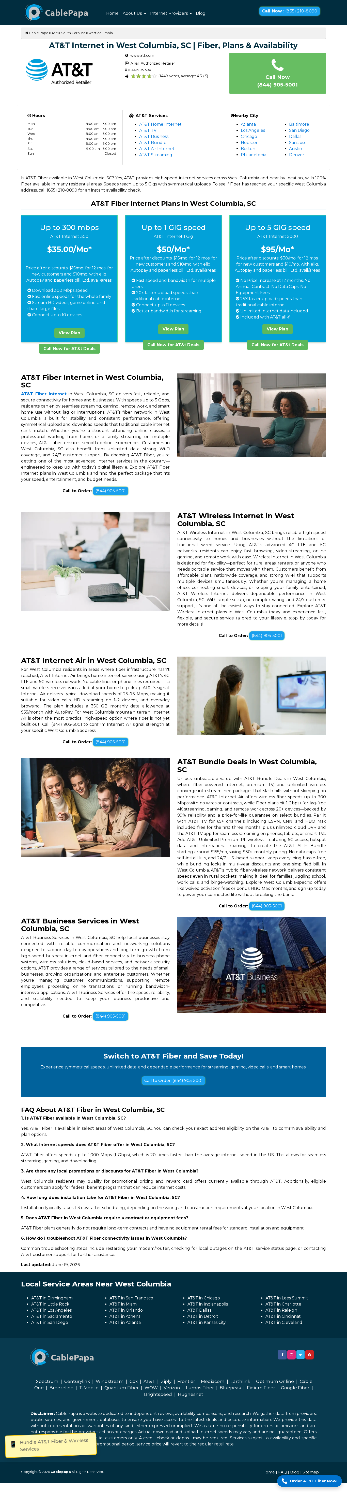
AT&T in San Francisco (131, 1298)
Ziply (166, 1381)
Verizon (172, 1387)
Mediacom (213, 1381)
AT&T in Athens (124, 1316)
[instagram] (291, 1354)
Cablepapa (61, 1472)
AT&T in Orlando (126, 1310)
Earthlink (240, 1381)
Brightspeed (158, 1394)
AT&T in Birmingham (52, 1298)
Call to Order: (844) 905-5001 (173, 1080)
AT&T (149, 1381)
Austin (295, 148)
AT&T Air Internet (157, 148)
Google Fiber (295, 1387)
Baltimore (299, 124)
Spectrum (47, 1381)
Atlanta (248, 124)
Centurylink (77, 1381)
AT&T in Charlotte (283, 1304)
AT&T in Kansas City (206, 1322)
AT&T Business (153, 136)
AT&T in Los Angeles (51, 1310)
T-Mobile (89, 1387)
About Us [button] (133, 13)
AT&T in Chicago (203, 1298)
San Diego (299, 130)
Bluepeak (230, 1387)
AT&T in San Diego (49, 1322)
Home (112, 13)
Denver (296, 154)
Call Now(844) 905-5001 (277, 81)
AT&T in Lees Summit (286, 1298)
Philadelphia (253, 154)
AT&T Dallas (199, 1310)
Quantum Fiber (121, 1387)
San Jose (298, 142)
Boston (248, 148)
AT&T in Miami (123, 1304)
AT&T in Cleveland (283, 1322)
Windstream (110, 1381)
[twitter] (300, 1354)
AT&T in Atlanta (125, 1322)
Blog (201, 13)
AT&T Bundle (152, 142)
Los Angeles (253, 130)
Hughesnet (190, 1394)
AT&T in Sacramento (51, 1316)
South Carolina (73, 33)
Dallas (295, 136)
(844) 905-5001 (111, 490)
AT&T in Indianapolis (207, 1304)
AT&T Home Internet (160, 124)
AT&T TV (147, 130)
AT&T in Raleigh (281, 1310)
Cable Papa (38, 33)
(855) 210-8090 (289, 11)
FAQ (282, 1472)
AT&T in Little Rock (50, 1304)
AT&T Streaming (155, 154)
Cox (134, 1381)
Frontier (186, 1381)
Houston (250, 142)
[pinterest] (309, 1354)
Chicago (249, 136)
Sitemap (311, 1472)
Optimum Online (275, 1381)
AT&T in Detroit (202, 1316)
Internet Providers (169, 13)
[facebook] (282, 1354)
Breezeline (61, 1387)
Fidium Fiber (261, 1387)
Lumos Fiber (200, 1387)
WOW (151, 1387)
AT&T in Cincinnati (283, 1316)
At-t (55, 33)
